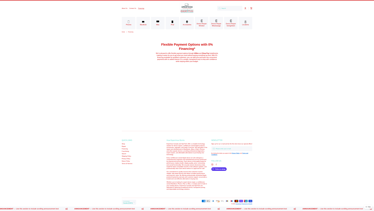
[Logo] (187, 8)
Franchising (125, 151)
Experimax (238, 204)
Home (123, 32)
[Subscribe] (249, 148)
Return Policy (126, 161)
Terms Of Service (127, 163)
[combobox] (229, 8)
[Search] (219, 8)
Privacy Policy (126, 158)
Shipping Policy (126, 156)
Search (124, 153)
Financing (125, 149)
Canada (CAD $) (128, 203)
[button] (251, 8)
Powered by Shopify (247, 204)
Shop (123, 144)
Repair (124, 146)
